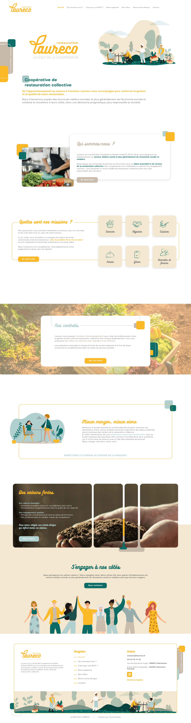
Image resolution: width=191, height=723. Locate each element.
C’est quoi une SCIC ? (94, 7)
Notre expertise (112, 7)
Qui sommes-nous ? (75, 7)
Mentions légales (135, 680)
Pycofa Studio (115, 717)
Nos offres (126, 7)
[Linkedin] (129, 674)
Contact (156, 7)
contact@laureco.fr (136, 656)
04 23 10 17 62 (134, 659)
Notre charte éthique (141, 7)
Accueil (61, 7)
